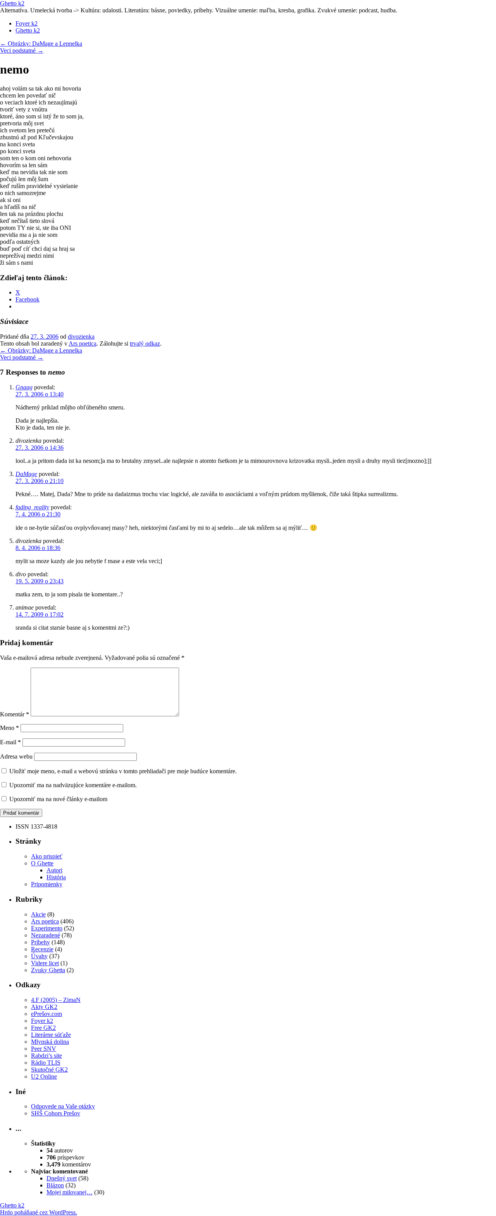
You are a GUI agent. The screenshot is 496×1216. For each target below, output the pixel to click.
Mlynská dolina (50, 1041)
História (56, 877)
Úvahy (39, 956)
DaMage (26, 474)
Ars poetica (82, 343)
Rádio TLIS (45, 1062)
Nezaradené (45, 935)
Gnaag (24, 387)
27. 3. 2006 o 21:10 (40, 481)
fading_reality (32, 507)
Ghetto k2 (12, 3)
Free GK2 (43, 1027)
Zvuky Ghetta (48, 970)
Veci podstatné (21, 50)
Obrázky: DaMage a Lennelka (41, 43)
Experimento (46, 928)
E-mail (10, 742)
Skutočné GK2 (49, 1069)
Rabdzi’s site (46, 1055)
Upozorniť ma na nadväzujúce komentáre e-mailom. (73, 785)
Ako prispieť (46, 856)
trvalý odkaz (145, 343)
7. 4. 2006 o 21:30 (38, 514)
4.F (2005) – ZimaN (56, 1000)
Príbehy (40, 942)
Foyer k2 (27, 23)
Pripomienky (46, 884)
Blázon (55, 1185)
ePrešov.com (46, 1013)
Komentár (14, 714)
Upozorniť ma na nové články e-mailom (58, 799)
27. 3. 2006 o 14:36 (40, 447)
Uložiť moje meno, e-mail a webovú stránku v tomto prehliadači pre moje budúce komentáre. (123, 771)
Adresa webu (16, 756)
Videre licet (45, 963)
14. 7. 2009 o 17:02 (40, 614)
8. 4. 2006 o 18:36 (38, 548)
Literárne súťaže (51, 1034)
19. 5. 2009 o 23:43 (40, 581)
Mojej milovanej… (69, 1192)
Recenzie (42, 949)
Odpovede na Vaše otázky (63, 1106)
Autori (54, 870)
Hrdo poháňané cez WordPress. (38, 1212)
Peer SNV (43, 1048)
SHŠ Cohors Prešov (55, 1113)
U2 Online (44, 1076)
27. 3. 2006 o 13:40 (40, 394)
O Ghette (42, 863)
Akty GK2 (44, 1007)
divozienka (81, 336)
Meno (9, 727)
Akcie (38, 914)
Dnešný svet (61, 1178)
